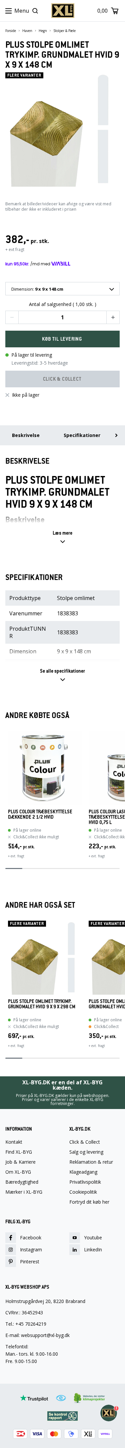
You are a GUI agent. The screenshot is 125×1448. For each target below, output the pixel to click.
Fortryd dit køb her (89, 1202)
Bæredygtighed (21, 1182)
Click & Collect (84, 1142)
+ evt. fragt (16, 856)
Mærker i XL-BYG (23, 1192)
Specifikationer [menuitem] (82, 435)
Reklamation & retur (91, 1162)
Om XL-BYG (18, 1172)
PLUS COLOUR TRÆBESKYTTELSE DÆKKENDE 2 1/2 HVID (40, 814)
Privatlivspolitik (85, 1182)
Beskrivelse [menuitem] (26, 435)
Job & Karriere (20, 1162)
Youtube (93, 1237)
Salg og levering (86, 1152)
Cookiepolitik (83, 1192)
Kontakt (13, 1142)
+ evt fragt (14, 249)
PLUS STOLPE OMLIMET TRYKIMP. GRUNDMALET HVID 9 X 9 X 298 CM (41, 1004)
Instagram (31, 1249)
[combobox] (62, 288)
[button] (12, 317)
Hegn (43, 30)
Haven (27, 30)
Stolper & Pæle (64, 30)
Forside (10, 30)
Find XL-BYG (18, 1152)
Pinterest (29, 1261)
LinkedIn (93, 1249)
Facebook (30, 1237)
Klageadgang (83, 1172)
